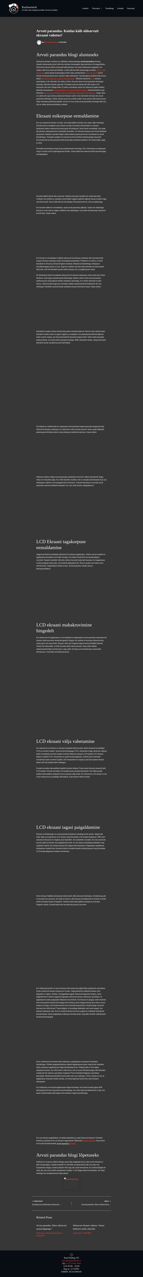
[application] (101, 8)
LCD (93, 79)
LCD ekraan (40, 1233)
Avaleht (85, 8)
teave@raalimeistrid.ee (71, 1260)
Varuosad (131, 8)
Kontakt (120, 8)
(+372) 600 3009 (73, 1263)
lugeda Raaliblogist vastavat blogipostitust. (58, 79)
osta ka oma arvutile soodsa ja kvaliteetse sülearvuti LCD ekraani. (69, 93)
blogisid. (73, 1143)
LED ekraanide (92, 73)
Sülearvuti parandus (53, 1233)
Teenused (96, 8)
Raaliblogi (110, 8)
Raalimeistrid (29, 7)
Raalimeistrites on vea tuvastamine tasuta (70, 90)
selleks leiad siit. (89, 1141)
